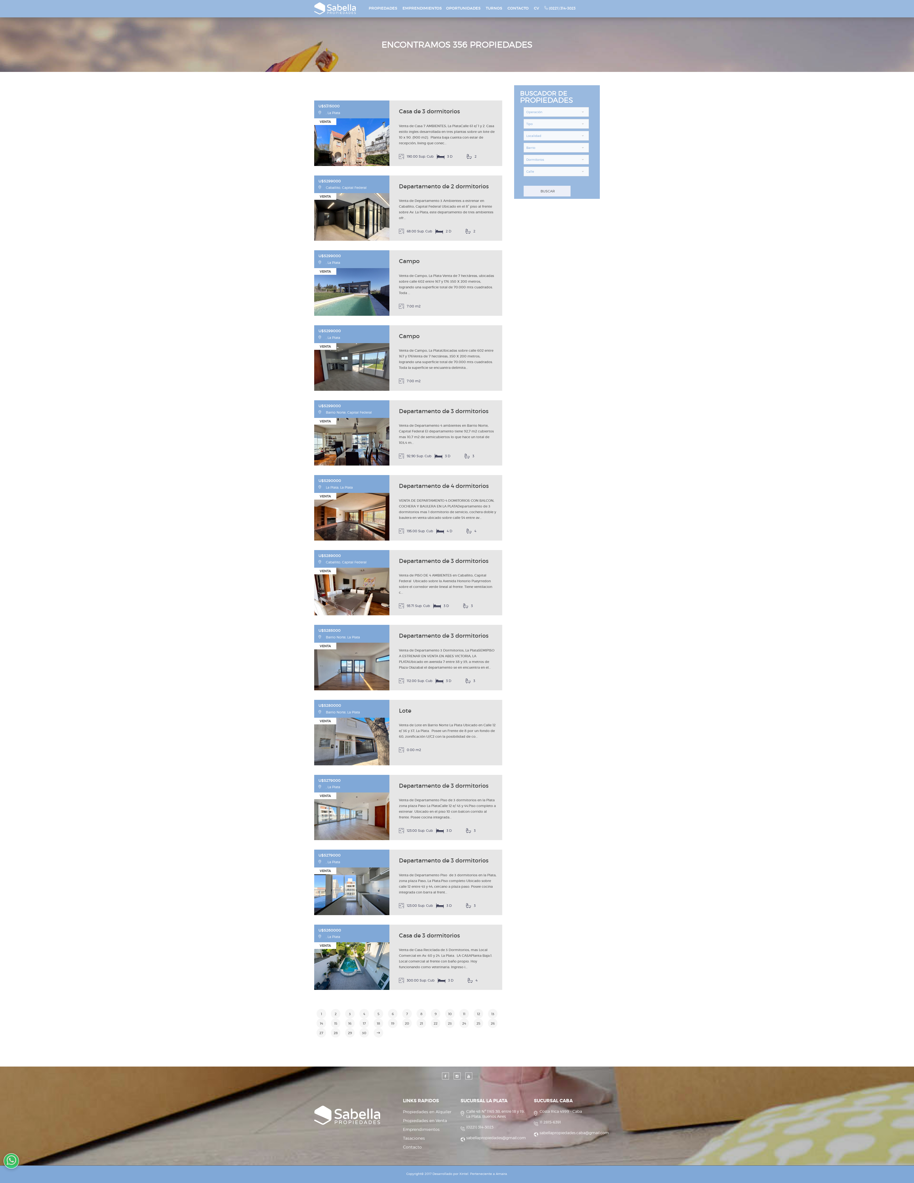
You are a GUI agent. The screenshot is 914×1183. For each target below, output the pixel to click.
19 (392, 1023)
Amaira (501, 1174)
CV (536, 8)
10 (450, 1014)
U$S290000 (329, 480)
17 (364, 1023)
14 (321, 1023)
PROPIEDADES (383, 8)
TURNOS (494, 8)
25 (478, 1023)
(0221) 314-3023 (562, 8)
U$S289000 (329, 555)
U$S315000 (329, 106)
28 (336, 1033)
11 (464, 1014)
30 (364, 1033)
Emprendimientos (421, 1129)
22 (435, 1023)
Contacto (412, 1147)
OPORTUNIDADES (463, 8)
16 (350, 1023)
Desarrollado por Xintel (450, 1174)
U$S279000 (329, 780)
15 (335, 1023)
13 (492, 1014)
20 (407, 1023)
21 (421, 1023)
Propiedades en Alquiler (427, 1111)
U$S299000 (329, 181)
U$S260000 (329, 930)
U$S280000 (329, 705)
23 (450, 1023)
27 (321, 1033)
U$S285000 (329, 630)
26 (493, 1023)
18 (378, 1023)
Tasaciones (414, 1138)
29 (350, 1033)
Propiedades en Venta (425, 1120)
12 (478, 1014)
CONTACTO (518, 8)
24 (464, 1023)
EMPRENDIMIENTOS (422, 8)
